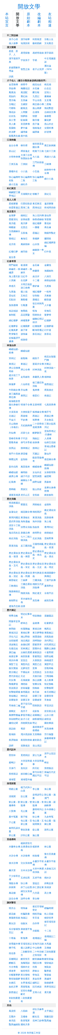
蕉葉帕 (12, 127)
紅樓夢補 (48, 326)
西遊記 (36, 415)
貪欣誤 (24, 768)
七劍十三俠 (50, 151)
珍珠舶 (36, 295)
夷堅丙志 (25, 664)
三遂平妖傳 (50, 580)
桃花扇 (47, 84)
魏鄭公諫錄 (50, 648)
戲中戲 (24, 135)
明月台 (12, 908)
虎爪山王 (25, 494)
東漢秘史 (25, 517)
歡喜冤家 (25, 1020)
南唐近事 (13, 656)
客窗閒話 (37, 656)
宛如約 (12, 96)
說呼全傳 (25, 898)
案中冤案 (13, 816)
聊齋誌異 (13, 459)
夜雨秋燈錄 (26, 739)
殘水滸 (47, 877)
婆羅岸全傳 (38, 363)
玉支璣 (47, 100)
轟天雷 (12, 870)
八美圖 (12, 280)
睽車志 (24, 623)
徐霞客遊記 (14, 207)
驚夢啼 (47, 314)
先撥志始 (13, 648)
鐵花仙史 (37, 84)
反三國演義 (26, 545)
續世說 (47, 719)
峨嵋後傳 (37, 466)
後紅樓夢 (37, 223)
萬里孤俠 (25, 466)
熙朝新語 (37, 705)
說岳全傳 (13, 898)
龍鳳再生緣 (14, 135)
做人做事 (13, 43)
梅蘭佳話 (25, 88)
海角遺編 (25, 521)
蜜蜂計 (12, 762)
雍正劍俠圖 (50, 145)
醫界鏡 (47, 970)
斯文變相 (25, 974)
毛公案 (24, 811)
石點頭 (12, 299)
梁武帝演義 (14, 521)
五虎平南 (37, 877)
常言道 (36, 917)
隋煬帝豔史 (50, 232)
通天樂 (47, 992)
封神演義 (37, 369)
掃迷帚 (12, 970)
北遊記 (12, 415)
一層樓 (36, 227)
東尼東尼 (37, 203)
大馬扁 (47, 943)
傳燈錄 (24, 684)
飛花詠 (12, 112)
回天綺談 (37, 986)
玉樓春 (24, 1016)
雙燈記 (12, 238)
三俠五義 (13, 164)
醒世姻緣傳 (38, 959)
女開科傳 (48, 127)
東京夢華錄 (38, 632)
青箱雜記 (13, 695)
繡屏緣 (36, 131)
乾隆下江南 (38, 151)
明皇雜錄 (37, 615)
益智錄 (24, 459)
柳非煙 (24, 145)
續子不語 (25, 476)
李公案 (36, 789)
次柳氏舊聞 (26, 652)
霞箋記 (36, 232)
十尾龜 (12, 938)
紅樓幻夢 (13, 251)
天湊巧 (12, 768)
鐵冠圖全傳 (26, 511)
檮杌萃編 (37, 913)
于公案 (12, 822)
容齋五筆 (25, 699)
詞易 (11, 76)
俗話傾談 (13, 310)
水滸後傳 (25, 855)
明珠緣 (24, 908)
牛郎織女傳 (14, 389)
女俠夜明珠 (50, 472)
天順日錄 (37, 676)
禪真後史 (48, 389)
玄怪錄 (36, 494)
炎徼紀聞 (25, 644)
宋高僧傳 (48, 728)
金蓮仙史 (13, 511)
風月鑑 (12, 223)
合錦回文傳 (50, 112)
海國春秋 (48, 270)
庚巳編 (12, 652)
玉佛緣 (47, 947)
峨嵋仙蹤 (25, 350)
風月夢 (24, 223)
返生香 (12, 257)
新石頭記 (37, 334)
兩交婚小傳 (38, 104)
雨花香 (12, 953)
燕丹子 (24, 711)
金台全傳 (13, 145)
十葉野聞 (48, 652)
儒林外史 (25, 966)
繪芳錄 (24, 251)
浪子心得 (13, 39)
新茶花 (47, 334)
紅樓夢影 (13, 326)
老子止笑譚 (38, 69)
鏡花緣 (12, 913)
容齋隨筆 (13, 699)
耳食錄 (47, 699)
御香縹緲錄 (38, 219)
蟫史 (46, 762)
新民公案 (48, 829)
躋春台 (36, 970)
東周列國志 (14, 517)
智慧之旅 (25, 69)
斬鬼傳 (24, 938)
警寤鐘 (47, 974)
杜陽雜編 (25, 628)
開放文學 (29, 6)
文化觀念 (48, 43)
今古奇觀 (13, 966)
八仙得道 (25, 384)
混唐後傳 (48, 517)
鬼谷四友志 (14, 532)
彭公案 (24, 796)
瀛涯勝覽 (48, 203)
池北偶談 (25, 640)
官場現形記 (26, 943)
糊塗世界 (48, 917)
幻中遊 (47, 330)
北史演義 (37, 538)
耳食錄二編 (14, 705)
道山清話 (37, 745)
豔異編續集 (14, 1024)
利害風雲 (37, 39)
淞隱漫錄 (37, 636)
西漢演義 (13, 545)
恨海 (35, 310)
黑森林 (47, 481)
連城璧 (12, 779)
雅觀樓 (24, 299)
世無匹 (47, 310)
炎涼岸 (36, 276)
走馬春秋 (25, 376)
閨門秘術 (13, 265)
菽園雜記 (37, 715)
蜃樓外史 (13, 171)
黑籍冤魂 (25, 986)
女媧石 (12, 982)
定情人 (47, 92)
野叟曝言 (13, 334)
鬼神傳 (36, 389)
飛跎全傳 (37, 962)
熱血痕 (36, 527)
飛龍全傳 (13, 883)
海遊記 (24, 917)
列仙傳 (12, 432)
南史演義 (13, 538)
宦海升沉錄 (38, 943)
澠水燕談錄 (26, 734)
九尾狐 (47, 286)
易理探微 (25, 52)
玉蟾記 (12, 104)
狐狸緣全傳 (38, 411)
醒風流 (24, 108)
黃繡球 (47, 978)
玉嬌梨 (24, 104)
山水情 (36, 244)
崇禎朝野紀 (14, 719)
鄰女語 (12, 923)
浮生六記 (13, 636)
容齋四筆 (48, 695)
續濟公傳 (13, 476)
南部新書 (25, 656)
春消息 (12, 1020)
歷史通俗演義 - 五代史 (14, 565)
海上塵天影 (14, 276)
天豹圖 (47, 295)
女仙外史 (37, 472)
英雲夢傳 (25, 124)
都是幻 (36, 395)
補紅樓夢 (37, 291)
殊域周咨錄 (50, 207)
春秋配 (12, 314)
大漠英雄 (13, 411)
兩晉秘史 (13, 580)
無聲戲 (24, 310)
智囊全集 (37, 684)
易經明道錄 (38, 52)
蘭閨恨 (47, 238)
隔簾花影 (48, 1016)
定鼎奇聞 (37, 404)
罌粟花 (24, 504)
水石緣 (36, 88)
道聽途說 (25, 745)
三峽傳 (47, 164)
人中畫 (47, 305)
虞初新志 (37, 739)
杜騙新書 (25, 913)
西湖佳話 (37, 207)
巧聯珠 (12, 108)
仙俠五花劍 (50, 442)
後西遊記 (48, 384)
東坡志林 (37, 628)
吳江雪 (12, 120)
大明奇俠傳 (14, 156)
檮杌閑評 (37, 511)
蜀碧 (23, 728)
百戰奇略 (48, 668)
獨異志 (47, 628)
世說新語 (13, 688)
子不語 (24, 438)
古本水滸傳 (26, 870)
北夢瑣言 (25, 668)
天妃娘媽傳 (26, 425)
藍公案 (36, 829)
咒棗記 (36, 453)
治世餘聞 (13, 640)
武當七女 (25, 432)
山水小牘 (48, 715)
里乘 (35, 668)
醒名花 (36, 1016)
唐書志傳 (25, 532)
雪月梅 (12, 100)
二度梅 (47, 104)
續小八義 (48, 178)
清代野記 (48, 640)
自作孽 (36, 923)
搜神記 (36, 448)
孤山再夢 (37, 108)
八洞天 (47, 276)
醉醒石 (12, 962)
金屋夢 (12, 215)
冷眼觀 (36, 930)
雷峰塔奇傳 (14, 438)
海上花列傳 (38, 215)
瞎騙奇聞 (48, 908)
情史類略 (48, 684)
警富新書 (25, 829)
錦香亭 (24, 84)
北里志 (24, 227)
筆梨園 (47, 219)
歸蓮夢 (12, 384)
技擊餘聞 (48, 688)
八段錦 (24, 1010)
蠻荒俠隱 (37, 476)
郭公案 (12, 835)
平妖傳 (24, 419)
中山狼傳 (37, 947)
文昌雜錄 (37, 734)
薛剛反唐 (48, 883)
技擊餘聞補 (14, 691)
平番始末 (25, 672)
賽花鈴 (47, 223)
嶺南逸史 (37, 127)
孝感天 (12, 286)
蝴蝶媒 (12, 227)
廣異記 (24, 395)
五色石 (24, 295)
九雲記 (36, 96)
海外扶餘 (37, 521)
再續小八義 (50, 156)
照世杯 (12, 755)
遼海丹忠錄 (14, 606)
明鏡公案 (13, 789)
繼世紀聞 (13, 723)
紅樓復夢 (37, 326)
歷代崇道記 (14, 676)
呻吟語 (24, 695)
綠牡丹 (24, 184)
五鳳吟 (12, 1016)
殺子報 (24, 816)
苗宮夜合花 (50, 711)
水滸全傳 (13, 855)
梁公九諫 (37, 755)
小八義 (24, 171)
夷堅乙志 (37, 664)
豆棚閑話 (13, 959)
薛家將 (12, 887)
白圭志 (47, 88)
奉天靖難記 (50, 691)
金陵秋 (47, 504)
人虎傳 (47, 438)
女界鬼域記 (26, 982)
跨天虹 (36, 768)
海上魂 (47, 521)
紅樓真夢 (13, 330)
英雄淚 (47, 887)
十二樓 (36, 280)
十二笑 (47, 930)
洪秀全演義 (26, 527)
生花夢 (24, 280)
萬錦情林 (25, 244)
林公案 (47, 846)
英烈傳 (36, 600)
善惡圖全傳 (50, 459)
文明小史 (37, 992)
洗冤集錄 (48, 636)
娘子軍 (24, 330)
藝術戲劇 (37, 43)
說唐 (23, 606)
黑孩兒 (24, 489)
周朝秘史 (37, 504)
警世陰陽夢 (14, 978)
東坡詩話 (13, 632)
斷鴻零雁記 (38, 330)
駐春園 (24, 120)
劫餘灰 (24, 923)
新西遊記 (13, 992)
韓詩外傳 (13, 660)
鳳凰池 (12, 92)
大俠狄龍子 (26, 411)
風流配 (24, 92)
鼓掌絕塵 (25, 219)
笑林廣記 (25, 648)
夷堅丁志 (13, 664)
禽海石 (24, 238)
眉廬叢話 (48, 615)
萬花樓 (12, 892)
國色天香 (25, 1024)
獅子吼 (12, 947)
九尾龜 (12, 291)
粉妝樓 (36, 855)
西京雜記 (13, 672)
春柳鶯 (47, 116)
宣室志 (24, 660)
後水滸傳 (13, 863)
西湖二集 (25, 207)
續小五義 (13, 184)
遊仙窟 (47, 215)
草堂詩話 (48, 705)
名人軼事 (48, 680)
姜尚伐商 (13, 466)
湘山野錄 (25, 636)
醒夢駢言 (37, 432)
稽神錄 (47, 376)
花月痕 (12, 244)
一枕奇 (47, 291)
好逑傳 (47, 131)
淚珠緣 (24, 334)
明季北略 (13, 615)
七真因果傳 (50, 404)
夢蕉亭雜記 (26, 715)
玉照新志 (37, 672)
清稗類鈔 (37, 640)
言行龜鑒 (48, 734)
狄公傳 (36, 816)
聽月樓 (36, 120)
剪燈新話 (13, 773)
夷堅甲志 (48, 664)
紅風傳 (12, 481)
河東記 (47, 363)
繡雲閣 (47, 476)
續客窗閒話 (38, 719)
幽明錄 (24, 472)
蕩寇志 (36, 883)
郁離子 (36, 194)
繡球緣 (24, 131)
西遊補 (24, 415)
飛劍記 (36, 438)
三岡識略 (48, 676)
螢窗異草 (37, 644)
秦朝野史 (13, 600)
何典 (35, 966)
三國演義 (37, 580)
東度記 (12, 363)
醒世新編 (48, 959)
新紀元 (47, 194)
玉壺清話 (48, 672)
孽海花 (36, 974)
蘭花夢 (47, 120)
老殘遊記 (37, 938)
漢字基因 (48, 52)
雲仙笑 (12, 295)
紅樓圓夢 (25, 326)
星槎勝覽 (13, 203)
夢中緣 (24, 127)
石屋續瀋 (25, 680)
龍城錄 (12, 734)
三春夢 (24, 580)
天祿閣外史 (26, 194)
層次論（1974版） (48, 69)
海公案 (47, 789)
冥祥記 (12, 358)
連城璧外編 (26, 779)
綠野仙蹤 (37, 481)
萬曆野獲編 (14, 715)
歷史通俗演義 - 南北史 (38, 554)
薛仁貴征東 (38, 887)
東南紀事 (25, 632)
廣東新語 (37, 652)
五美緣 (24, 100)
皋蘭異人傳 (38, 376)
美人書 (12, 124)
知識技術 (25, 43)
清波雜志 (13, 644)
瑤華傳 (36, 419)
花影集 (36, 711)
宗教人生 (48, 39)
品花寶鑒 (25, 314)
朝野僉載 (48, 656)
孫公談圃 (37, 680)
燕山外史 (48, 124)
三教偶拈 (13, 585)
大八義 (36, 156)
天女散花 (48, 419)
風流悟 (12, 1010)
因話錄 (12, 728)
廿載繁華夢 (14, 974)
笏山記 (12, 151)
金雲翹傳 (13, 84)
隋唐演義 (25, 593)
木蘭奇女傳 (14, 846)
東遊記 (24, 363)
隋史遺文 (37, 593)
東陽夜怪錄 (14, 917)
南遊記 (47, 395)
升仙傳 (24, 389)
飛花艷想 (48, 108)
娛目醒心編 (26, 773)
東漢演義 (37, 517)
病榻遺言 (48, 660)
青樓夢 (36, 238)
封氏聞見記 (50, 644)
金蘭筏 (47, 265)
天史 (23, 676)
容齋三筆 (37, 695)
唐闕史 (12, 711)
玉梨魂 (24, 232)
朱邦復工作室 (33, 1032)
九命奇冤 (48, 816)
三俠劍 (24, 164)
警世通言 (25, 978)
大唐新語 (37, 660)
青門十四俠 (14, 453)
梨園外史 (37, 648)
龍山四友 (37, 489)
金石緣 (36, 265)
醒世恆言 (25, 959)
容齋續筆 (37, 699)
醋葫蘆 (47, 299)
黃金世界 (37, 978)
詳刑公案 (25, 835)
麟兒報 (36, 92)
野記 (35, 723)
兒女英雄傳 (26, 863)
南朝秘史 (48, 532)
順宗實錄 (13, 668)
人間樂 (24, 112)
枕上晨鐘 (48, 913)
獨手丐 (47, 411)
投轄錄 (36, 688)
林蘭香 (36, 270)
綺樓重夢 (25, 320)
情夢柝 (24, 116)
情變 (35, 116)
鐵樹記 (24, 215)
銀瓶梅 (24, 358)
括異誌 (12, 448)
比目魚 (12, 116)
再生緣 (47, 227)
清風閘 (12, 796)
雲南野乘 (48, 538)
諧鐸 (11, 745)
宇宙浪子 (25, 60)
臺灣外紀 (48, 527)
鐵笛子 (36, 358)
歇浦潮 (24, 265)
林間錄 (12, 628)
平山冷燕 (37, 100)
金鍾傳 (36, 623)
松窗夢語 (48, 623)
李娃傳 (12, 88)
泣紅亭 (24, 276)
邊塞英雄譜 (14, 494)
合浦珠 (36, 112)
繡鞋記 (36, 982)
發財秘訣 (48, 962)
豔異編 (47, 1020)
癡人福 (24, 291)
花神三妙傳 (38, 1020)
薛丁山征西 (26, 887)
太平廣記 (48, 1010)
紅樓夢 (47, 320)
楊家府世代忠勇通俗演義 (26, 846)
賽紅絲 (24, 96)
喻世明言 (25, 970)
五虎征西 (25, 877)
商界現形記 (50, 986)
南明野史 (37, 532)
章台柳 (36, 898)
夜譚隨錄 (13, 739)
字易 (35, 60)
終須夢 (12, 131)
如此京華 (13, 986)
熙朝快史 (37, 314)
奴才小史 (25, 719)
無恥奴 (47, 966)
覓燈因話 (25, 755)
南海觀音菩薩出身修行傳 (14, 404)
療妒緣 (36, 286)
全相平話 (48, 593)
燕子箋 (36, 124)
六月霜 (36, 892)
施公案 (36, 835)
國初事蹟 (48, 723)
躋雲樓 (24, 453)
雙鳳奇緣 (13, 442)
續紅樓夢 (13, 320)
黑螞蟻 (12, 489)
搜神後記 (25, 448)
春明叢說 (25, 691)
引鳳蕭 (24, 305)
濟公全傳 (25, 369)
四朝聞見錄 (26, 723)
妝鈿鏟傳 (48, 982)
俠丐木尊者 (26, 442)
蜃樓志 (36, 299)
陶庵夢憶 (13, 684)
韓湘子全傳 (26, 404)
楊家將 (36, 846)
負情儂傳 (13, 305)
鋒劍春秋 (48, 494)
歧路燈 (24, 339)
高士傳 (47, 892)
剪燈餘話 (48, 768)
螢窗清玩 (13, 219)
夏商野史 (48, 585)
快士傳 (24, 883)
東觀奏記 (48, 632)
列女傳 (12, 680)
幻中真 (47, 251)
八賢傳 (12, 811)
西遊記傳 (48, 415)
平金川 (12, 419)
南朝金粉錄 (50, 280)
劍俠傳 (36, 442)
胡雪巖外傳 (14, 943)
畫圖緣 (47, 96)
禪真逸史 (25, 151)
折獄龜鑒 (25, 688)
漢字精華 (25, 39)
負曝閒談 (25, 962)
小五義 (36, 171)
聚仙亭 (47, 453)
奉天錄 (36, 691)
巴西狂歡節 (26, 203)
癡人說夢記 (26, 947)
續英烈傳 (48, 600)
